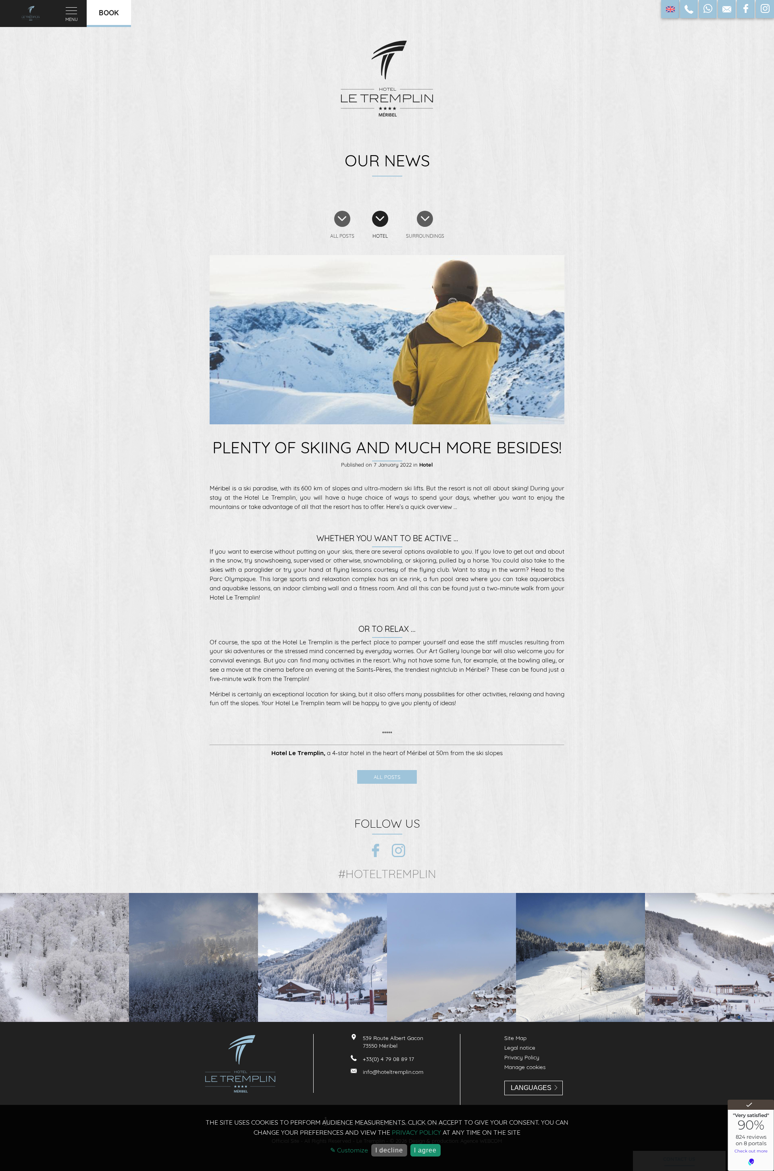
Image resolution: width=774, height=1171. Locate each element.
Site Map (515, 1037)
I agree (425, 1150)
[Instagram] (765, 9)
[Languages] (670, 9)
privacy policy (416, 1132)
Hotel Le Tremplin (297, 753)
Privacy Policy (521, 1057)
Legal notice (519, 1047)
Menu (71, 19)
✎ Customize (349, 1150)
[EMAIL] (727, 9)
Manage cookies (524, 1066)
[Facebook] (745, 9)
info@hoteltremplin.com (393, 1071)
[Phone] (689, 9)
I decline (389, 1150)
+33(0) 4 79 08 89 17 (388, 1058)
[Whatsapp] (707, 9)
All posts (387, 777)
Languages (531, 1087)
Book (109, 12)
